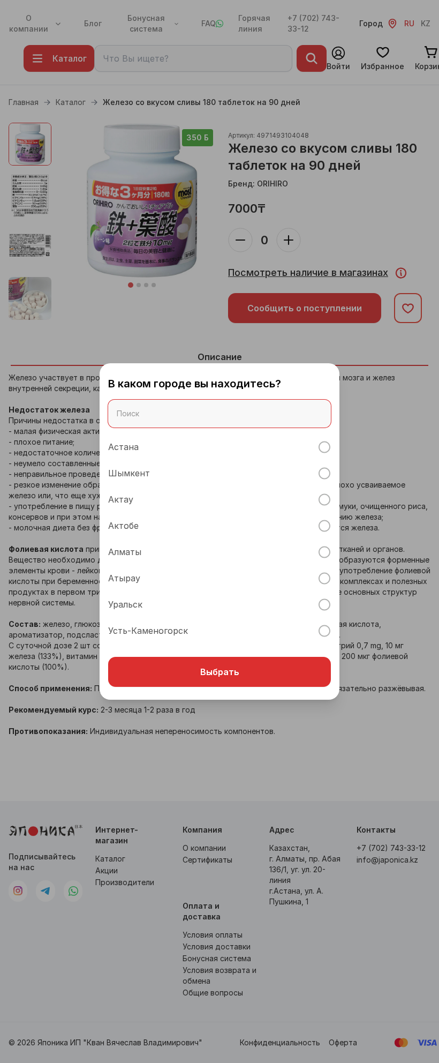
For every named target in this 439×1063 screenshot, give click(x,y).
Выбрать (219, 672)
